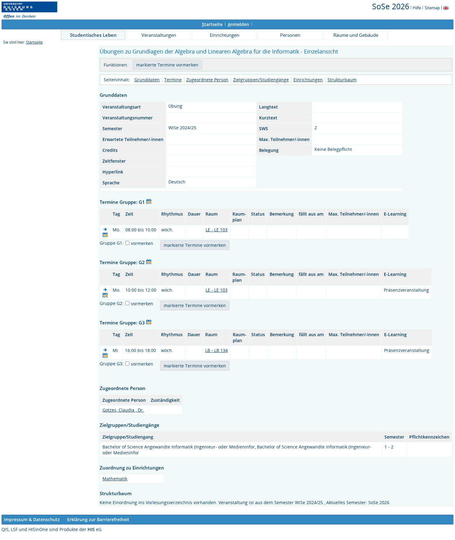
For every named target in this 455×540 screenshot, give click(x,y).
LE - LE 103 (217, 230)
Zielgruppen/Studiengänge (261, 80)
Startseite (34, 42)
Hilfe (417, 8)
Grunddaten (147, 80)
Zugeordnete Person (207, 80)
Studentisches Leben (93, 35)
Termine (173, 80)
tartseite (212, 24)
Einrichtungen (224, 35)
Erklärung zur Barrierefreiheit (98, 519)
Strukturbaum (342, 80)
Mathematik (114, 479)
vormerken (142, 243)
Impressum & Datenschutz (32, 519)
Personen (290, 35)
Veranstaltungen (158, 35)
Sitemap (432, 8)
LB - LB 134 (216, 350)
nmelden (238, 24)
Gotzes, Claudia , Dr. (123, 410)
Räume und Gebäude (355, 35)
